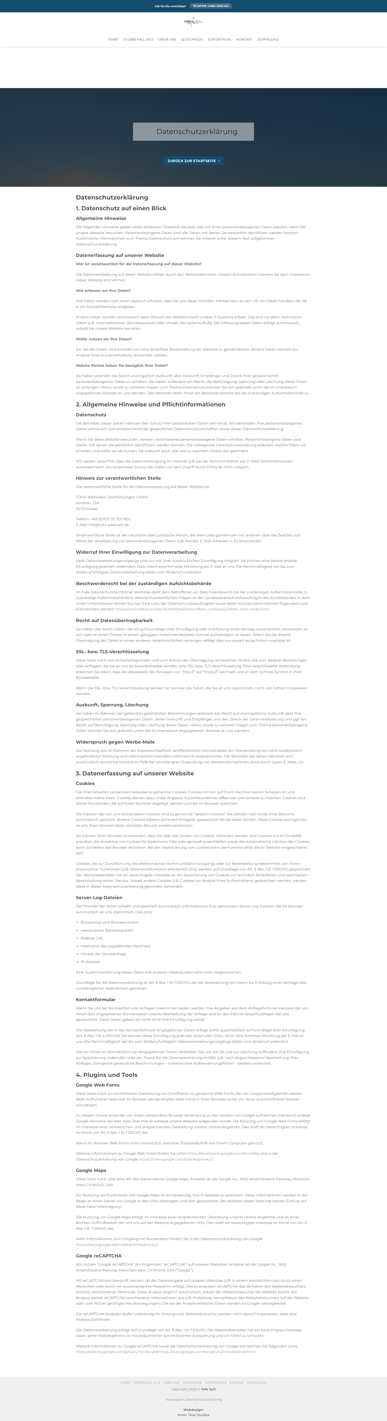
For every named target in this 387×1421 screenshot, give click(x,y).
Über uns (167, 39)
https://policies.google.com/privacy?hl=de (113, 1352)
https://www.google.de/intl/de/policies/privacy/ (117, 1245)
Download (268, 39)
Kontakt (244, 39)
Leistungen (192, 39)
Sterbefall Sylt (138, 39)
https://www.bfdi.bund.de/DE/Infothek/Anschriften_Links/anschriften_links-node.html (192, 609)
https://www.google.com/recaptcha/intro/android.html (207, 1352)
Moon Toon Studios (193, 1415)
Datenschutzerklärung (203, 1399)
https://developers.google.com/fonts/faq (223, 1153)
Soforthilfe (220, 39)
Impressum (174, 1399)
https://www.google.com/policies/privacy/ (176, 1159)
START (113, 39)
